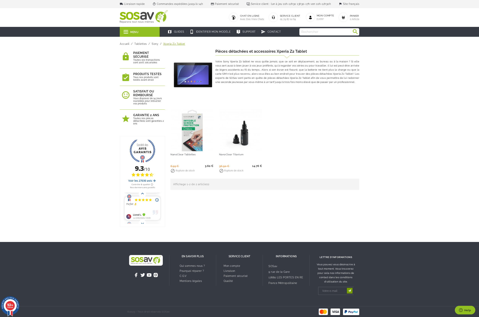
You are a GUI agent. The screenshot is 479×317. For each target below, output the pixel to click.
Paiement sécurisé (236, 275)
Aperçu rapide (199, 146)
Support (246, 31)
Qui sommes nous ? (192, 265)
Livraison (229, 270)
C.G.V (183, 275)
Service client (240, 256)
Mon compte (232, 265)
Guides (175, 31)
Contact (271, 31)
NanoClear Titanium (231, 154)
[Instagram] (155, 275)
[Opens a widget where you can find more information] (465, 310)
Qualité (228, 280)
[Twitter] (143, 275)
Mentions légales (191, 280)
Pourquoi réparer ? (192, 270)
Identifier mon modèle (210, 31)
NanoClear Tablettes (183, 154)
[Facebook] (136, 275)
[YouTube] (149, 275)
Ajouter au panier (184, 146)
